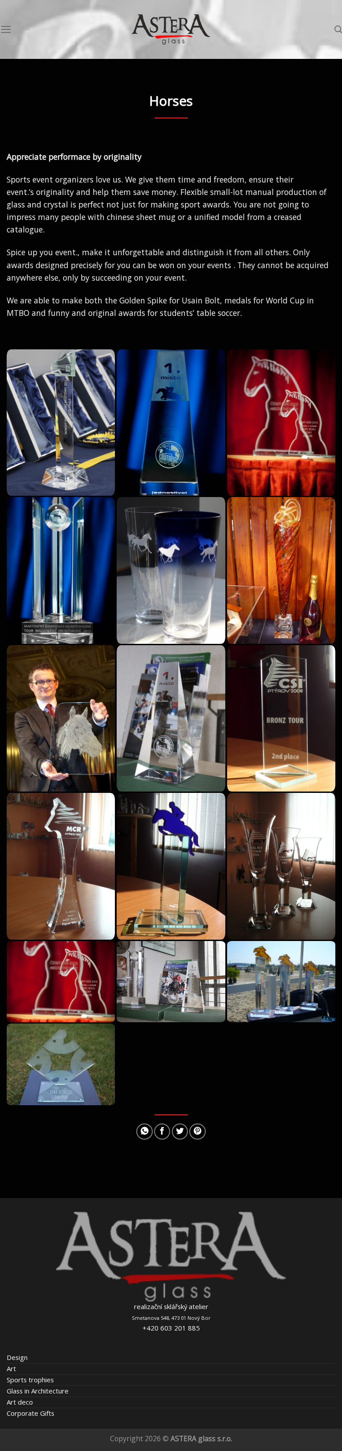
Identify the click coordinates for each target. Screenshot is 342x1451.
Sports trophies (30, 1379)
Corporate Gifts (30, 1413)
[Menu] (6, 29)
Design (17, 1357)
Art (11, 1368)
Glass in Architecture (38, 1390)
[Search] (338, 29)
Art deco (20, 1401)
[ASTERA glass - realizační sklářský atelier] (171, 29)
